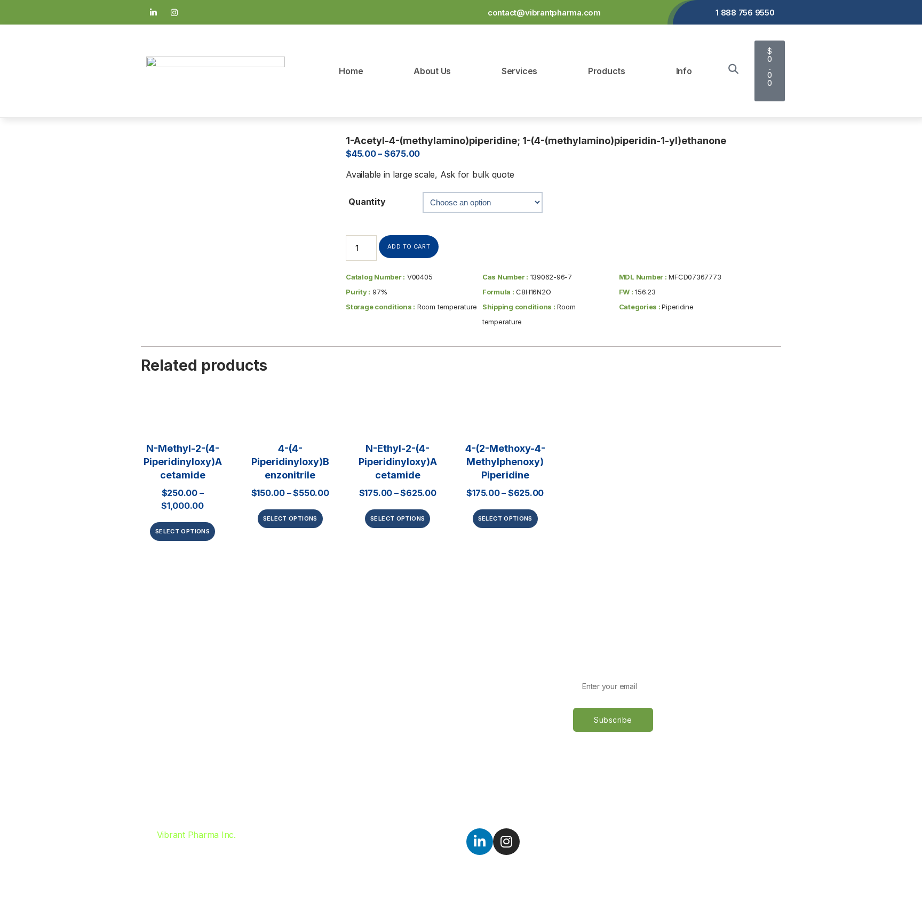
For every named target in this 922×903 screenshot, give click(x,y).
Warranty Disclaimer (399, 712)
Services (519, 71)
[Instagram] (174, 12)
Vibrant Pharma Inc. (196, 834)
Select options (182, 531)
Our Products (173, 693)
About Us (432, 71)
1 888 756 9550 (745, 12)
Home (351, 71)
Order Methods (389, 637)
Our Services (171, 674)
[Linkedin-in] (153, 12)
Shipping (377, 674)
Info (684, 71)
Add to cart (408, 246)
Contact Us (168, 712)
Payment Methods (395, 656)
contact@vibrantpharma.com (544, 12)
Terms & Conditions (398, 693)
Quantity (366, 201)
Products (606, 71)
